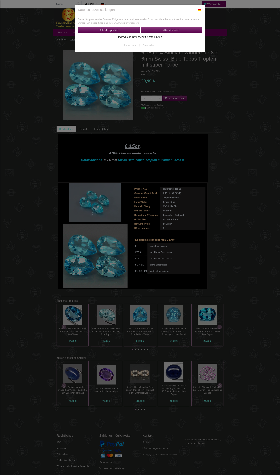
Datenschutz (149, 45)
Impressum (130, 45)
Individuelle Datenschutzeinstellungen (140, 37)
